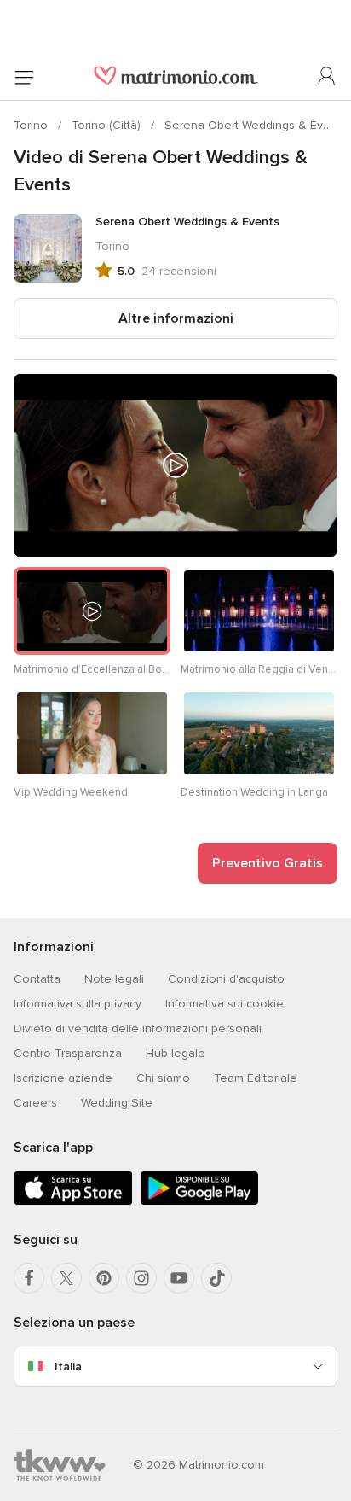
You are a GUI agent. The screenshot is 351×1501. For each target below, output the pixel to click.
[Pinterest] (104, 1278)
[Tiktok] (216, 1278)
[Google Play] (199, 1201)
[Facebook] (29, 1278)
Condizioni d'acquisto (226, 979)
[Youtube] (179, 1278)
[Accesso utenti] (327, 77)
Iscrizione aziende (63, 1078)
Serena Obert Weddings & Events (255, 125)
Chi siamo (163, 1078)
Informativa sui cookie (224, 1003)
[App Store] (73, 1201)
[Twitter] (66, 1278)
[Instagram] (141, 1278)
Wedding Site (116, 1102)
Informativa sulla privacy (77, 1003)
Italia (68, 1366)
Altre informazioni (175, 318)
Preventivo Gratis (267, 863)
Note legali (114, 979)
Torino (32, 125)
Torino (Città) (108, 125)
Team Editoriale (255, 1078)
